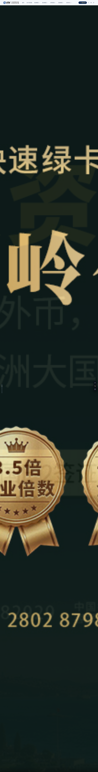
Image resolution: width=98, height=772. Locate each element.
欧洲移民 (44, 2)
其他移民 (60, 2)
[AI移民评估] (95, 386)
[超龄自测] (95, 389)
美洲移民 (36, 2)
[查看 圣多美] (49, 388)
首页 (23, 2)
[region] (49, 388)
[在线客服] (95, 382)
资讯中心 (68, 2)
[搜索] (88, 2)
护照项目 (52, 2)
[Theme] (91, 3)
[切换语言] (93, 2)
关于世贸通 (29, 2)
